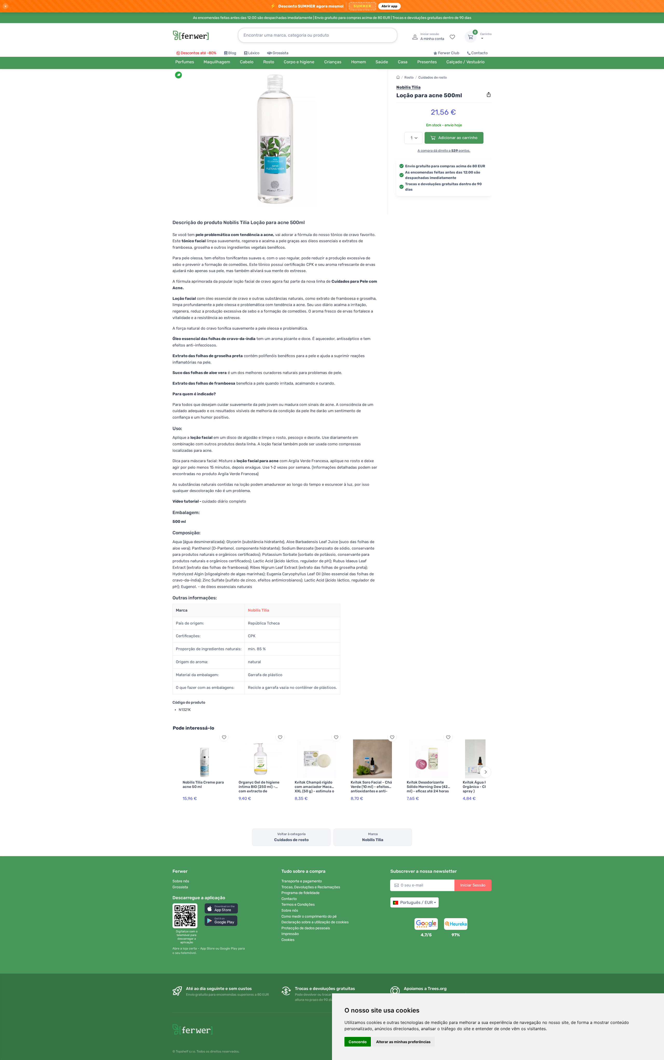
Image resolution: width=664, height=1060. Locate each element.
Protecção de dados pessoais (305, 928)
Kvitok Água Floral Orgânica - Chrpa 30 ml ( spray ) (484, 786)
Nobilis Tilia (258, 610)
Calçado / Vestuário (465, 61)
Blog (232, 53)
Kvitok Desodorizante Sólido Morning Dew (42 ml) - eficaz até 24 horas (428, 786)
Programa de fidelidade (300, 893)
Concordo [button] (358, 1042)
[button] (221, 908)
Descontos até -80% (198, 53)
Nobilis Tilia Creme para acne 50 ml (203, 784)
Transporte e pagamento (301, 881)
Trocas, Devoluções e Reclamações (310, 887)
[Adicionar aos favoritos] (224, 737)
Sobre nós (180, 881)
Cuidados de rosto (432, 77)
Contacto (479, 53)
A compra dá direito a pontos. (444, 151)
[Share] (489, 95)
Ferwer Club (448, 53)
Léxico (253, 53)
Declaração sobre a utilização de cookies (315, 922)
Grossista (280, 53)
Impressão (290, 934)
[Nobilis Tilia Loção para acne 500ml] (275, 140)
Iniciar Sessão (473, 885)
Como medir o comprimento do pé (309, 916)
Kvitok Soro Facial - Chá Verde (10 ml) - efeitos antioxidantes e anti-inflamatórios (371, 789)
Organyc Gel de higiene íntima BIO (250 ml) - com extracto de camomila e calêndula (259, 789)
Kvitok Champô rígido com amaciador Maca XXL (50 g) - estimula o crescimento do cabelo (314, 789)
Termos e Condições (298, 904)
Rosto (408, 77)
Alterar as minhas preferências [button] (403, 1042)
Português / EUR (416, 902)
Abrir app (389, 6)
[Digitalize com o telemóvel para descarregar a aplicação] (186, 915)
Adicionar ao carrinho (457, 137)
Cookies (287, 940)
